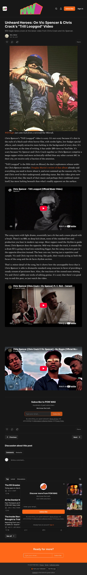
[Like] (7, 42)
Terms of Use (54, 517)
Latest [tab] (13, 479)
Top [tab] (7, 479)
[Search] (56, 9)
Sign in (80, 9)
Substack (35, 573)
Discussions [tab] (21, 479)
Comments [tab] (10, 452)
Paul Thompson (18, 508)
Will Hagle (13, 35)
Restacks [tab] (19, 452)
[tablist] (14, 452)
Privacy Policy (59, 519)
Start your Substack (39, 569)
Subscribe (69, 9)
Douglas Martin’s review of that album (49, 167)
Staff (14, 491)
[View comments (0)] (12, 42)
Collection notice (54, 565)
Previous (13, 437)
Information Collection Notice (43, 519)
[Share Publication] (61, 9)
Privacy (42, 565)
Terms (46, 565)
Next (75, 437)
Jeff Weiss (16, 527)
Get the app (52, 569)
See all (9, 536)
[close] (64, 484)
